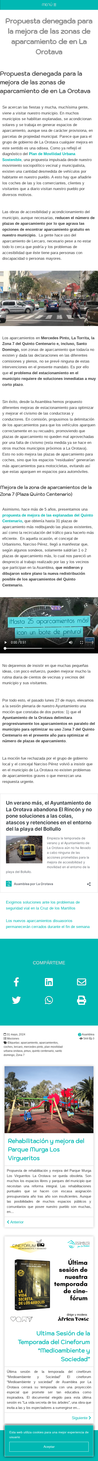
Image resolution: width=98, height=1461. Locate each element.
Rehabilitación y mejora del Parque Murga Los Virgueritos (46, 1149)
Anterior (16, 1222)
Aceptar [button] (49, 1446)
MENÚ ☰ (49, 5)
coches (8, 1046)
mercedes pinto (33, 1046)
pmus (27, 1051)
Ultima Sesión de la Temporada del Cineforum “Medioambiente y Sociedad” (54, 1346)
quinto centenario (43, 1051)
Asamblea (88, 1034)
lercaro (18, 1046)
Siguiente (80, 1418)
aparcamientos (48, 1042)
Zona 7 (20, 1055)
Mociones (13, 1038)
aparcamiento (29, 1042)
